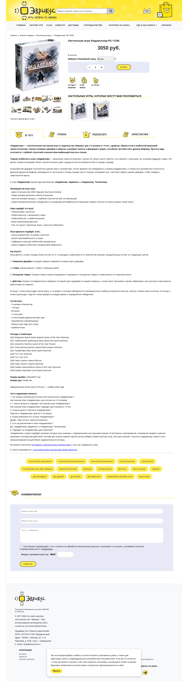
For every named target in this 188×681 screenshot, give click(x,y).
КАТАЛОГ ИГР (36, 25)
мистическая (139, 469)
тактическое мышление (40, 461)
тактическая (147, 461)
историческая (104, 469)
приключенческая (68, 469)
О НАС (49, 25)
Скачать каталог (26, 659)
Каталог (22, 654)
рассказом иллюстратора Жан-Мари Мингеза (55, 449)
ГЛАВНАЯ (21, 25)
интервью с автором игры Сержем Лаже (51, 444)
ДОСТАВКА (73, 25)
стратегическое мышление (71, 461)
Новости (23, 656)
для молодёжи (39, 476)
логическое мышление (102, 461)
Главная (13, 35)
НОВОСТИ (60, 25)
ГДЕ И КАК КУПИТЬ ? (146, 25)
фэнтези (122, 469)
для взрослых (94, 476)
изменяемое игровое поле (119, 476)
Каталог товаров (26, 35)
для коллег (76, 476)
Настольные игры (43, 35)
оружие (155, 469)
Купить (123, 67)
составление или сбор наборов (37, 469)
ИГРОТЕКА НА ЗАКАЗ (119, 25)
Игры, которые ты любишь (42, 17)
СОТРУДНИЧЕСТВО (93, 25)
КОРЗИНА (166, 25)
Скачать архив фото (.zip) (22, 118)
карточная (144, 476)
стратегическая (127, 461)
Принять (56, 671)
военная (87, 469)
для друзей (58, 476)
